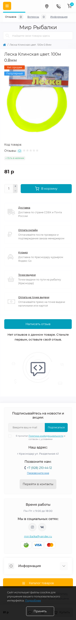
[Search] (7, 36)
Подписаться (56, 427)
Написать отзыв (38, 324)
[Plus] (15, 186)
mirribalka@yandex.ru (38, 536)
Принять (40, 611)
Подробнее (33, 600)
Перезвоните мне (38, 473)
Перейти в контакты (38, 484)
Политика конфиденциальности (46, 436)
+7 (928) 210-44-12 (39, 468)
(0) (19, 150)
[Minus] (15, 191)
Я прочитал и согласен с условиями (40, 438)
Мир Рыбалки (38, 27)
